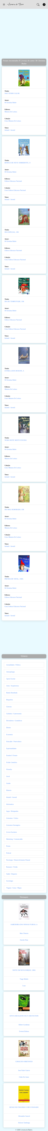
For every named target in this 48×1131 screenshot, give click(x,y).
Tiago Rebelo (24, 979)
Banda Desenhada (11, 693)
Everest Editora (24, 1031)
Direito (8, 727)
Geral (8, 776)
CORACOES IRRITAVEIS (24, 1061)
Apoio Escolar (10, 679)
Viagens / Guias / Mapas (13, 888)
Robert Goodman (24, 1025)
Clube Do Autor (24, 1077)
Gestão (8, 783)
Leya (24, 986)
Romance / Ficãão (12, 867)
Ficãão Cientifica (11, 762)
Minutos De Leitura (11, 112)
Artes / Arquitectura (12, 686)
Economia (9, 734)
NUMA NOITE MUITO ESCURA (16, 440)
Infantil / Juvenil (10, 130)
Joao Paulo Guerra (24, 1070)
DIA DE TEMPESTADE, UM (14, 301)
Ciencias (8, 707)
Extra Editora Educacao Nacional (15, 190)
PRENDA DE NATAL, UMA (14, 579)
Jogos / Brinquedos (12, 811)
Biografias (9, 700)
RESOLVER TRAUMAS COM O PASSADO (24, 1107)
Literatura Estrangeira (13, 825)
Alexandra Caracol (24, 1116)
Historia (8, 790)
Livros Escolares (11, 832)
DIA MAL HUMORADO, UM (14, 509)
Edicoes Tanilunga (24, 1123)
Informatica (10, 804)
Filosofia (9, 769)
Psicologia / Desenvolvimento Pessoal (18, 860)
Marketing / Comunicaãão (14, 839)
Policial (8, 853)
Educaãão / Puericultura (13, 741)
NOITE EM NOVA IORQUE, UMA (24, 970)
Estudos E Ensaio (11, 755)
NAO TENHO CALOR (12, 93)
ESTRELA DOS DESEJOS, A (14, 371)
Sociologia (9, 881)
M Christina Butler (10, 102)
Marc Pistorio (24, 933)
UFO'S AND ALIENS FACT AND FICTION (24, 1016)
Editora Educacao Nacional (13, 181)
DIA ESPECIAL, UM (12, 232)
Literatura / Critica (12, 818)
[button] (4, 4)
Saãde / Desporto (11, 874)
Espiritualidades (11, 748)
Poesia (8, 846)
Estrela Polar (24, 940)
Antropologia (10, 672)
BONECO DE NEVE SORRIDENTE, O (17, 163)
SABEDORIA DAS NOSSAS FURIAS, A (24, 924)
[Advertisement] (24, 34)
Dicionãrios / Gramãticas (14, 720)
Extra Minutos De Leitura (13, 121)
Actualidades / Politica (13, 665)
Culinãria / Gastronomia (13, 714)
